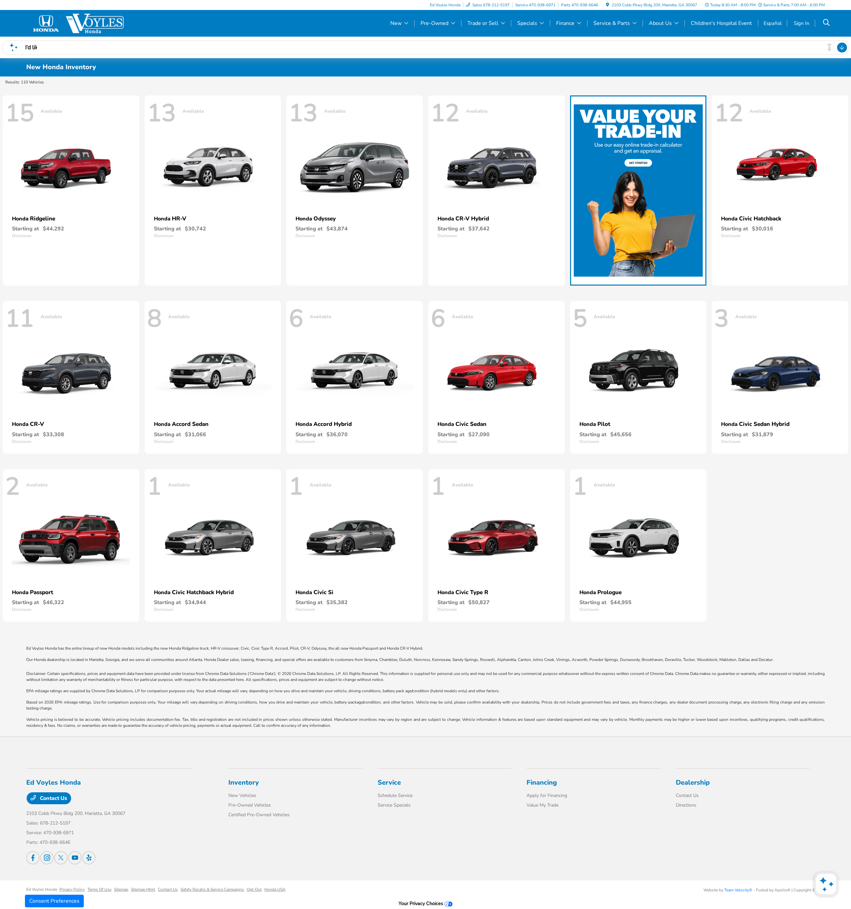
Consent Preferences (54, 901)
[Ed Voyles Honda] (83, 23)
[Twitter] (60, 857)
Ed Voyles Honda (41, 889)
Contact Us (53, 798)
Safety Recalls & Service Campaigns (212, 889)
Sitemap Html (143, 889)
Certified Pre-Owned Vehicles (259, 815)
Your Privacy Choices (421, 903)
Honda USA (275, 889)
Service (389, 782)
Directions (686, 805)
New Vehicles (242, 795)
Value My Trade (542, 805)
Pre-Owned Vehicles (249, 805)
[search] (826, 23)
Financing (542, 782)
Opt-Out (254, 889)
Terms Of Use (99, 889)
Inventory (243, 782)
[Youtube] (74, 857)
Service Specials (394, 805)
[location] (607, 5)
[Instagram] (47, 857)
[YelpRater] (88, 857)
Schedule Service (395, 795)
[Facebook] (33, 857)
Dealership (693, 782)
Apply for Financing (547, 795)
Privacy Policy (72, 889)
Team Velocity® (738, 890)
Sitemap (121, 889)
